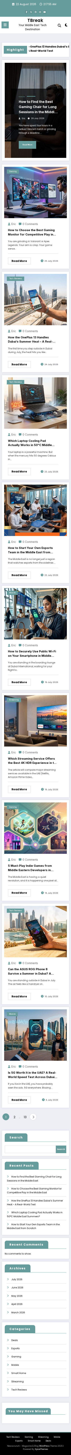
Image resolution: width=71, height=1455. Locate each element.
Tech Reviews (15, 278)
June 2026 (17, 1287)
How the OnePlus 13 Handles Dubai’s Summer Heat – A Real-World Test (37, 49)
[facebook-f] (26, 12)
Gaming (22, 97)
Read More (27, 145)
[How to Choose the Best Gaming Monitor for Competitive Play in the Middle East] (35, 192)
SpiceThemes (41, 1449)
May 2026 (17, 1296)
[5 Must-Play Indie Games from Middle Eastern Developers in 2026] (35, 827)
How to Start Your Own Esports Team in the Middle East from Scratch (30, 550)
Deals (14, 1340)
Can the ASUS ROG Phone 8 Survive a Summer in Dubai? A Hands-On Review (29, 971)
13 (25, 1117)
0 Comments (30, 224)
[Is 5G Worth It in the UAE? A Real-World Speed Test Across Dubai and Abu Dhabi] (35, 1034)
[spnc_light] (66, 25)
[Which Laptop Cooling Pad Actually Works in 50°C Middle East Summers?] (35, 403)
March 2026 (18, 1312)
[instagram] (40, 12)
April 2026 (17, 1304)
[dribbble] (35, 12)
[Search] (59, 25)
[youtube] (44, 12)
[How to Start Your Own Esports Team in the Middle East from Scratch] (35, 510)
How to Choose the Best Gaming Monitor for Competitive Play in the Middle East (31, 232)
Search (16, 1137)
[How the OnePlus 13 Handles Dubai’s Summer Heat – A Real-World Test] (35, 299)
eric (23, 118)
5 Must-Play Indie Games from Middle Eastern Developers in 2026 (30, 868)
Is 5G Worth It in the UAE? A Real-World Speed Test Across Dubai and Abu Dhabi (32, 1075)
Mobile (12, 593)
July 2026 (16, 1279)
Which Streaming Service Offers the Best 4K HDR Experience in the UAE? (32, 761)
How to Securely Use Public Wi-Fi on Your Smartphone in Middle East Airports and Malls (32, 654)
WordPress (44, 1446)
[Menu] (5, 24)
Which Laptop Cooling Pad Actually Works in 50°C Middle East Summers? (30, 443)
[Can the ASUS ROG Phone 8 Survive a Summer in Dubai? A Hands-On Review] (35, 931)
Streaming (14, 700)
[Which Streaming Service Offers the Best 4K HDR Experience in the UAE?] (35, 720)
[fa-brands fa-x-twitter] (31, 12)
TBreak (35, 20)
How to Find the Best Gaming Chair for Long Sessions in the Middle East (38, 107)
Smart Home (18, 1373)
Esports (12, 489)
